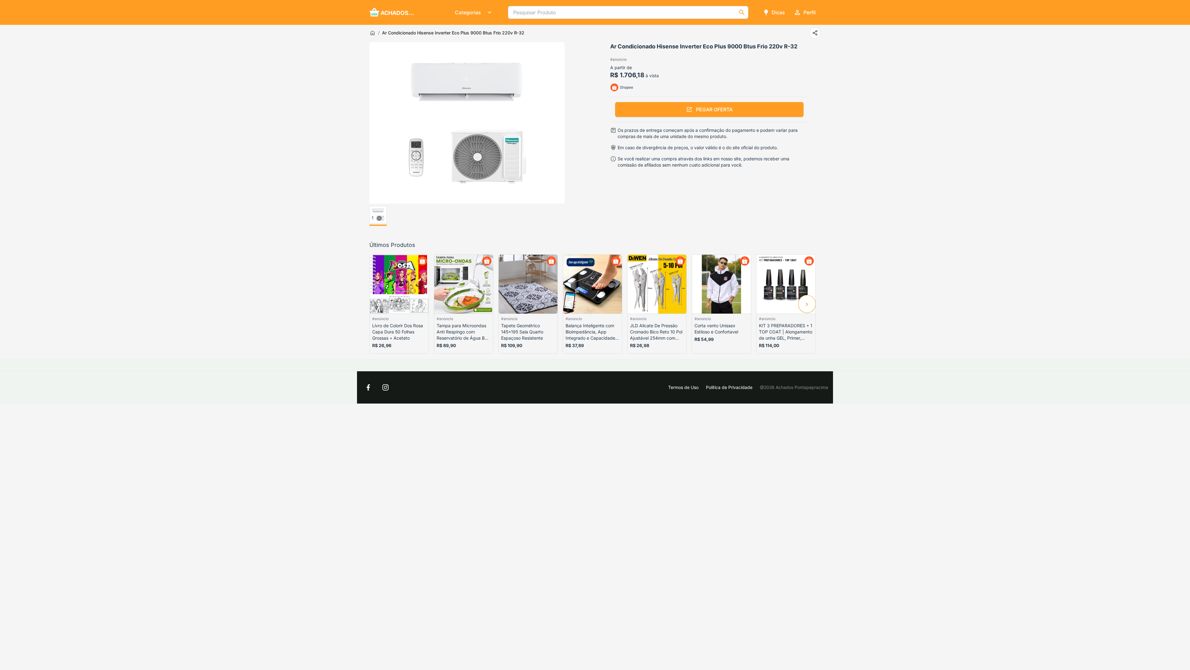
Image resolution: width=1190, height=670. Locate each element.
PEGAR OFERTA (714, 109)
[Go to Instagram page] (385, 387)
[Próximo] (807, 304)
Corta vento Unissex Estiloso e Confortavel (716, 328)
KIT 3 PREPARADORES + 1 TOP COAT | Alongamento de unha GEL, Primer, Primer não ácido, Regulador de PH (785, 332)
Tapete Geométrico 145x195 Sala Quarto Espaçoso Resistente (522, 332)
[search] (742, 12)
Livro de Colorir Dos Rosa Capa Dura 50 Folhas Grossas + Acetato (397, 332)
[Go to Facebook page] (368, 387)
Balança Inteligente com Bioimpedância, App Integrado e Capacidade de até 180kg (590, 332)
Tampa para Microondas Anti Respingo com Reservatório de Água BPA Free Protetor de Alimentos (463, 332)
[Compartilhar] (815, 32)
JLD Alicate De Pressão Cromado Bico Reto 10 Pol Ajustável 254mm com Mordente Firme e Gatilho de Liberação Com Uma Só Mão (656, 332)
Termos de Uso (683, 387)
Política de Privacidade (729, 387)
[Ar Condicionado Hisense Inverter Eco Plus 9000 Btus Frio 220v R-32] (378, 216)
